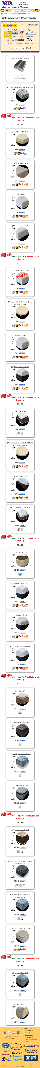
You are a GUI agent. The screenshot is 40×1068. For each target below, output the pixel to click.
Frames (27, 1041)
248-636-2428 (23, 4)
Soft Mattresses (29, 1032)
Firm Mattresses (29, 1030)
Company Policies (20, 1066)
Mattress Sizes (29, 1037)
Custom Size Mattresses (16, 13)
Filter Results (32, 25)
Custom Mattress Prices (31, 1039)
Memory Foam (29, 1035)
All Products (15, 11)
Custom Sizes (27, 11)
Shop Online (4, 13)
